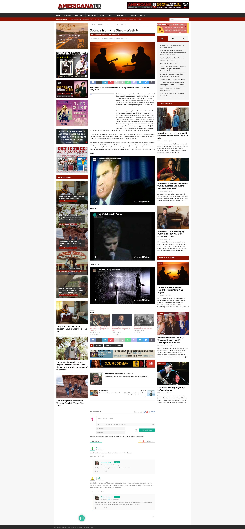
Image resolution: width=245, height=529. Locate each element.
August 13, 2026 (163, 191)
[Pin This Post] (111, 82)
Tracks (110, 15)
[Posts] (162, 38)
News (58, 15)
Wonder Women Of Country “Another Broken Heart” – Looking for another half (170, 340)
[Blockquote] (114, 424)
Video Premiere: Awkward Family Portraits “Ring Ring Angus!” (170, 290)
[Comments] (183, 38)
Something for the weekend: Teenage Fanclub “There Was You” (70, 243)
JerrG (108, 499)
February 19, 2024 (164, 345)
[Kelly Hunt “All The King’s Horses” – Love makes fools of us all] (72, 192)
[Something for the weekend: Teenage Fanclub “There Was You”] (72, 239)
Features (78, 15)
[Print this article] (122, 82)
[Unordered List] (111, 424)
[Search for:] (179, 19)
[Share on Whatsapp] (128, 82)
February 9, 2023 (164, 393)
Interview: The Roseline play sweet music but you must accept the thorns (170, 234)
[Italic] (101, 424)
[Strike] (106, 424)
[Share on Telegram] (140, 82)
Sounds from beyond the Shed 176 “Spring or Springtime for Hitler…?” (100, 329)
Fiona (108, 465)
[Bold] (98, 424)
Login (153, 412)
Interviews (91, 15)
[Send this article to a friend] (116, 82)
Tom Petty (108, 345)
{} (122, 424)
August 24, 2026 (69, 201)
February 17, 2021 (98, 38)
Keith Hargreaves (110, 38)
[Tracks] (173, 323)
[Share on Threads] (152, 82)
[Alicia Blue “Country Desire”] (72, 263)
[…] (178, 152)
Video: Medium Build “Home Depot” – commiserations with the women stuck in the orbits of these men (71, 219)
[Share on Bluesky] (146, 82)
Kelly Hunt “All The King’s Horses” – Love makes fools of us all (72, 197)
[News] (173, 273)
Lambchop (98, 345)
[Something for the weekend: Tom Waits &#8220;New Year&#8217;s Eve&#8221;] (144, 320)
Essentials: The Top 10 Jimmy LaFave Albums (171, 388)
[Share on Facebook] (93, 82)
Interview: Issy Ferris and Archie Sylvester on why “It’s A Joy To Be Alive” (172, 135)
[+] (125, 424)
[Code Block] (117, 424)
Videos (102, 15)
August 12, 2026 (163, 239)
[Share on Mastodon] (134, 82)
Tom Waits (118, 345)
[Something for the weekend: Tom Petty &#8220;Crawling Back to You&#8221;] (122, 320)
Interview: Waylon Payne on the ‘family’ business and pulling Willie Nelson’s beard (172, 186)
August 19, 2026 (163, 141)
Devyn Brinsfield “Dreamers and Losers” (172, 79)
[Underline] (103, 424)
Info (141, 15)
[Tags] (173, 38)
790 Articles (129, 374)
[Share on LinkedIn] (105, 82)
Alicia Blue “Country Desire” (69, 269)
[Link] (119, 424)
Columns (120, 15)
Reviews (67, 15)
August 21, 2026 (69, 248)
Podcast (133, 15)
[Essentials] (173, 373)
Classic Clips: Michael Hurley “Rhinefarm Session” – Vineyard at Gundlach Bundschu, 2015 (71, 290)
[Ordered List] (109, 424)
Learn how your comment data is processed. (130, 437)
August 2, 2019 (163, 295)
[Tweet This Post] (99, 82)
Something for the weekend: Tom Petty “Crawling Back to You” (121, 329)
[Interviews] (173, 119)
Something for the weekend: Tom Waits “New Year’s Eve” (143, 328)
